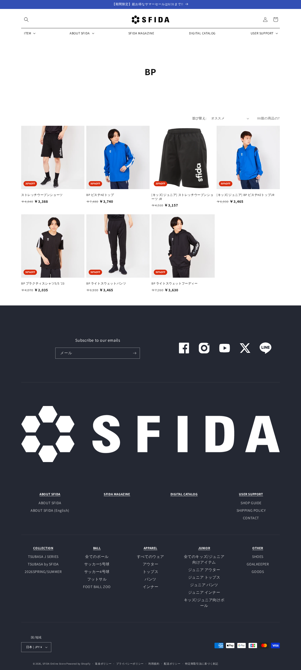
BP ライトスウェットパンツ (106, 283)
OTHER (257, 548)
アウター (150, 564)
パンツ (150, 579)
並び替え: (199, 118)
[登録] (134, 353)
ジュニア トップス (204, 577)
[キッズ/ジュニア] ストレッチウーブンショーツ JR (182, 197)
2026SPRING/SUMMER (43, 571)
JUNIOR (204, 548)
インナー (150, 586)
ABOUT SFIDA (50, 494)
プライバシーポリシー (130, 663)
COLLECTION (43, 548)
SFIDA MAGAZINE (117, 494)
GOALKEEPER (258, 564)
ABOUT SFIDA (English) (50, 510)
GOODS (258, 571)
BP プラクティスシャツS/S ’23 (42, 283)
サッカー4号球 (97, 571)
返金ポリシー (103, 663)
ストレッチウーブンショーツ (42, 195)
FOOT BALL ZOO (97, 586)
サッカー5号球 (97, 564)
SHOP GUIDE (251, 502)
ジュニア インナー (204, 592)
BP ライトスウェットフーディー (174, 283)
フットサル (97, 579)
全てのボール (97, 556)
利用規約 (153, 663)
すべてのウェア (150, 556)
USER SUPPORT (251, 494)
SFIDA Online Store (54, 663)
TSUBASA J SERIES (43, 556)
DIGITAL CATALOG (184, 494)
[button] (26, 19)
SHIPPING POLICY (251, 510)
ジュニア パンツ (204, 584)
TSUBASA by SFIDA (43, 564)
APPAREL (150, 548)
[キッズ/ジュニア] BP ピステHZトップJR (245, 195)
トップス (150, 571)
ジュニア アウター (204, 569)
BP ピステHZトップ (100, 195)
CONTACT (251, 518)
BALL (97, 548)
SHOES (257, 556)
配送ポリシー (172, 663)
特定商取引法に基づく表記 (201, 663)
